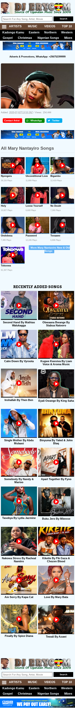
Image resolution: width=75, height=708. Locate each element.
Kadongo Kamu (13, 32)
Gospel (8, 37)
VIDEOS (49, 26)
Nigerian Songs (48, 37)
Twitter (56, 120)
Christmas (25, 37)
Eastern (34, 32)
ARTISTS (15, 26)
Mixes (68, 37)
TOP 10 (67, 26)
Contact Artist (11, 120)
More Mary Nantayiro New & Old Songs (50, 249)
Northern (50, 32)
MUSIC (32, 26)
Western (67, 32)
